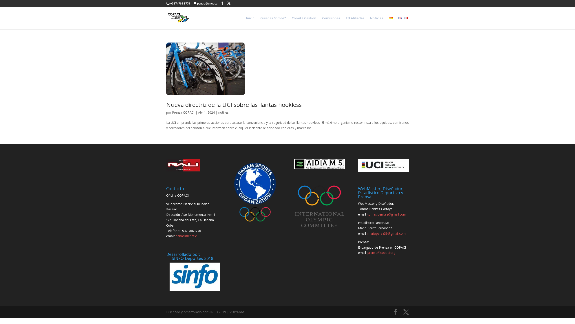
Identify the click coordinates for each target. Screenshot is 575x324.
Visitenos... (238, 312)
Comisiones (331, 18)
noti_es (223, 112)
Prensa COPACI (183, 112)
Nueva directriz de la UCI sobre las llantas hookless (234, 105)
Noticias (376, 18)
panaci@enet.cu (187, 236)
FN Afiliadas (355, 18)
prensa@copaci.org (381, 252)
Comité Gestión (304, 18)
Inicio (250, 18)
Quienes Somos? (273, 18)
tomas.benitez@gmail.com (386, 214)
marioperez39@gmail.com (386, 233)
